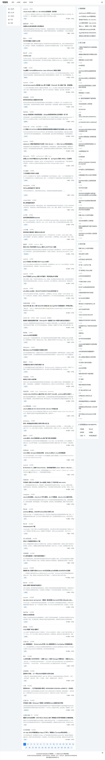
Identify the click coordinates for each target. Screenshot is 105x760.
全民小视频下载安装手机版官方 (32, 585)
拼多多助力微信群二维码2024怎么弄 (34, 232)
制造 (37, 318)
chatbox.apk (27, 55)
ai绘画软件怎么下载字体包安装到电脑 (88, 326)
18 (29, 747)
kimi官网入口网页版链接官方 (87, 169)
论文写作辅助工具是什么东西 (31, 41)
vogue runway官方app (86, 315)
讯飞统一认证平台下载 (85, 265)
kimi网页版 (82, 156)
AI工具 (12, 12)
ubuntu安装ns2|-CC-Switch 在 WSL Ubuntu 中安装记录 (40, 409)
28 (61, 747)
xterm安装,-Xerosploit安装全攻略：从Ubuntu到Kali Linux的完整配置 (44, 453)
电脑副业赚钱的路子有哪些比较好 (88, 54)
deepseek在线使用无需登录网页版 (87, 201)
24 (49, 747)
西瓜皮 (25, 509)
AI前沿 (25, 33)
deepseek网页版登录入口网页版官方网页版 (87, 86)
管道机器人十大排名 (84, 93)
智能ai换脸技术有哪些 (85, 384)
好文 (11, 19)
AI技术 (25, 136)
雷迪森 (25, 332)
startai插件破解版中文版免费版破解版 (88, 345)
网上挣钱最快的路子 (29, 203)
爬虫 (41, 244)
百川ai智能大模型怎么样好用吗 (87, 357)
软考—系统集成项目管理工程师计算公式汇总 (36, 423)
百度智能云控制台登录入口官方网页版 (88, 407)
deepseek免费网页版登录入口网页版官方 (87, 144)
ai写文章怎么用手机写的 (85, 259)
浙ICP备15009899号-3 (52, 757)
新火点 (91, 429)
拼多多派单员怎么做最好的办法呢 (33, 100)
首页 (13, 2)
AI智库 (25, 2)
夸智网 (82, 429)
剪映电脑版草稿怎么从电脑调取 (87, 401)
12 (60, 744)
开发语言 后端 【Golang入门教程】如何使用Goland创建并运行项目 (43, 703)
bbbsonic (26, 156)
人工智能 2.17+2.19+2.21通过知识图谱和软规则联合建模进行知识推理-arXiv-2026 (47, 129)
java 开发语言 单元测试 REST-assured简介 (36, 261)
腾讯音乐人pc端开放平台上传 (87, 304)
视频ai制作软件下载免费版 (86, 373)
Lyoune (25, 9)
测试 (25, 518)
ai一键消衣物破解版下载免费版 (87, 98)
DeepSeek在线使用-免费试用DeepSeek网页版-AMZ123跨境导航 (87, 194)
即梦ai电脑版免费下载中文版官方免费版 (88, 227)
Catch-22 (26, 126)
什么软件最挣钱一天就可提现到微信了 (34, 556)
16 (73, 744)
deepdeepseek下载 (29, 526)
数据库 (25, 77)
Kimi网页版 (82, 65)
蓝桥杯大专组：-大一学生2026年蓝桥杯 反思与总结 (38, 673)
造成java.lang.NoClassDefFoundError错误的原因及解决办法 (88, 116)
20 (36, 747)
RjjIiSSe (25, 112)
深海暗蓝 (26, 97)
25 (52, 747)
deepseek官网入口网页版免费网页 (87, 181)
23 (45, 747)
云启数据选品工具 (83, 151)
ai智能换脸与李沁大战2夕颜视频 (87, 175)
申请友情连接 (93, 435)
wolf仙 (25, 215)
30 (68, 747)
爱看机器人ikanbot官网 (85, 60)
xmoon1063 (27, 200)
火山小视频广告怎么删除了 (31, 629)
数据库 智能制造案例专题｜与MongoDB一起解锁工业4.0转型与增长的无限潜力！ (47, 320)
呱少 (24, 656)
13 (63, 744)
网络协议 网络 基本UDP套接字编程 (88, 36)
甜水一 (25, 38)
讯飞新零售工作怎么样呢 (85, 270)
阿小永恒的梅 (27, 538)
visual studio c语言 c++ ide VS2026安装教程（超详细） (40, 11)
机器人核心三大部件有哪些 (86, 215)
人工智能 (45, 126)
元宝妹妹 (26, 377)
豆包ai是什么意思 (83, 254)
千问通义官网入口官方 (85, 281)
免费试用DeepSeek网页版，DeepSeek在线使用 (87, 208)
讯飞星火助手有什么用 (85, 390)
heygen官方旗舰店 (84, 298)
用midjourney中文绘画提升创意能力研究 (35, 350)
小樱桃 (25, 68)
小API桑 (25, 229)
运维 (25, 415)
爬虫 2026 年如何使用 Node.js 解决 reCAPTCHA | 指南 (39, 247)
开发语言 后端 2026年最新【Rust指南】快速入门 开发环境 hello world (44, 482)
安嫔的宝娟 (26, 303)
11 (56, 744)
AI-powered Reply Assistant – (88, 123)
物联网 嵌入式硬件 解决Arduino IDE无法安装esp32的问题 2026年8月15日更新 (46, 570)
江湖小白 (26, 641)
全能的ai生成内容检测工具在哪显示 (33, 26)
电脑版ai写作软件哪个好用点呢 (87, 320)
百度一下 (82, 435)
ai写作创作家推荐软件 (85, 276)
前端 (25, 18)
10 (53, 744)
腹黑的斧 (26, 23)
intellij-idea (43, 391)
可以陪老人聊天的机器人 (85, 362)
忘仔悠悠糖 (26, 730)
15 (69, 744)
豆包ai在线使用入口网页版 (86, 220)
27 (58, 747)
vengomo (26, 494)
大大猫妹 (26, 171)
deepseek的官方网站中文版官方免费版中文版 (87, 130)
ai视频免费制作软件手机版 (86, 292)
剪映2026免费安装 (28, 615)
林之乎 (25, 53)
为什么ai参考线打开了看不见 (31, 188)
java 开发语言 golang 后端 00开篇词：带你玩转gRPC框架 (40, 276)
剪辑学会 (81, 333)
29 (65, 747)
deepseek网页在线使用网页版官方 (87, 71)
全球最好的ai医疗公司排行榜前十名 (33, 364)
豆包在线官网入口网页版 (85, 104)
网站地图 (66, 753)
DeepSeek (26, 185)
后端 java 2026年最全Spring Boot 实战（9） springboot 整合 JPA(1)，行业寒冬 (47, 158)
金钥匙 (91, 432)
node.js (36, 244)
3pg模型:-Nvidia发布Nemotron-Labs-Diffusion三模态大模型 (42, 70)
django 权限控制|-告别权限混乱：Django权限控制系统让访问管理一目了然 (45, 114)
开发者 (31, 2)
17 (26, 747)
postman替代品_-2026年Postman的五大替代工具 (38, 512)
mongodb (43, 318)
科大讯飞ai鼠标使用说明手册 (87, 287)
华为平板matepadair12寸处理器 (87, 415)
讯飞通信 (81, 379)
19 (32, 747)
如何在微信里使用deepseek (31, 217)
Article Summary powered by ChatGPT (87, 163)
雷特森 (25, 627)
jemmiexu (26, 421)
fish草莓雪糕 (27, 406)
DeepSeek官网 (83, 188)
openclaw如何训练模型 (30, 335)
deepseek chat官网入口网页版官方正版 (88, 234)
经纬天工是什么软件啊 (29, 379)
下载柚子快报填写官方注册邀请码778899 (88, 48)
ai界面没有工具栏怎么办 (85, 396)
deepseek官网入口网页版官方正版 (87, 79)
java (50, 156)
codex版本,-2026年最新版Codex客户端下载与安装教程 (39, 438)
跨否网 (82, 432)
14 (66, 744)
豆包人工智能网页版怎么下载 (31, 541)
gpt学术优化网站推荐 (85, 338)
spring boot (40, 156)
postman (51, 391)
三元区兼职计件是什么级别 (31, 173)
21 (39, 747)
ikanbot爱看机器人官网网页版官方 (87, 137)
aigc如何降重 (82, 368)
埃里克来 (26, 391)
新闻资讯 (26, 254)
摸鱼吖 (25, 244)
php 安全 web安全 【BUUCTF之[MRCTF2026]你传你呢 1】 (41, 291)
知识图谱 (38, 126)
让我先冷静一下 (27, 715)
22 (42, 747)
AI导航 (18, 2)
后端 (46, 156)
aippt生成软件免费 (84, 309)
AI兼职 (25, 106)
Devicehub (82, 109)
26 (55, 747)
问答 (11, 23)
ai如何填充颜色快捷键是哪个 (87, 351)
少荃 (24, 686)
